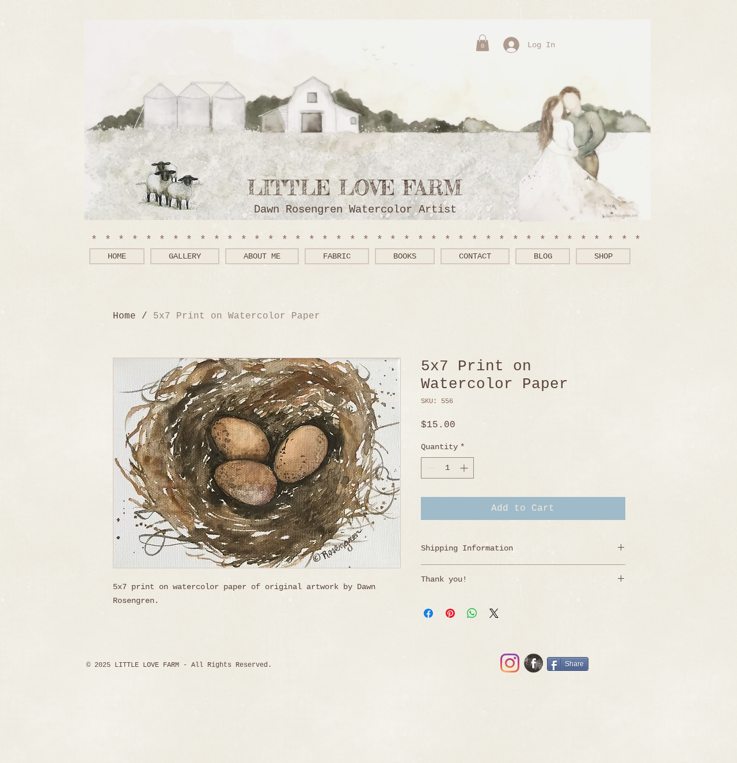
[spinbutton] (447, 468)
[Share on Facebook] (428, 613)
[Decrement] (430, 468)
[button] (482, 43)
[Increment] (465, 468)
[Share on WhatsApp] (472, 613)
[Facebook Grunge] (533, 663)
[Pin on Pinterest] (450, 613)
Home (124, 316)
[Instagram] (509, 663)
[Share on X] (494, 613)
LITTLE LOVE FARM (361, 188)
